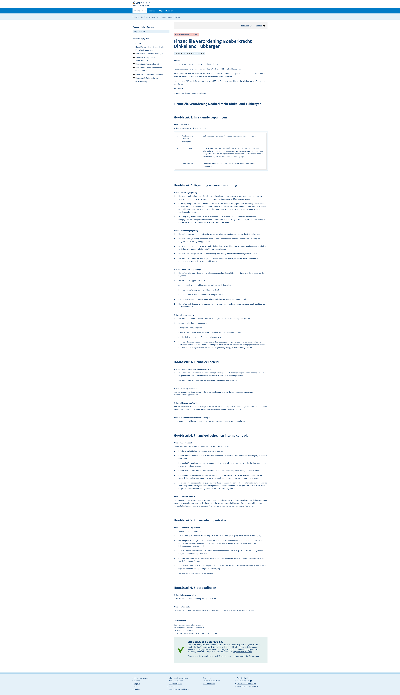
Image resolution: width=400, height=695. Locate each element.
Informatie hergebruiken (178, 678)
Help (136, 686)
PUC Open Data (209, 683)
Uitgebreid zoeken (166, 17)
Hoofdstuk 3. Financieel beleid (146, 64)
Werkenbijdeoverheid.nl (246, 686)
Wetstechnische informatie (143, 27)
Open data (207, 678)
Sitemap (172, 686)
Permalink (245, 25)
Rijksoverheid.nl (243, 681)
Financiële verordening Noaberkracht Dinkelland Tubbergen (149, 48)
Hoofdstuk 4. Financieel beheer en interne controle (147, 69)
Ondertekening (141, 82)
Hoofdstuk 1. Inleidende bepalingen (148, 54)
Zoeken (152, 11)
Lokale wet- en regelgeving (149, 17)
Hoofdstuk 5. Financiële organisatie (148, 74)
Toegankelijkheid (175, 683)
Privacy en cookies (176, 681)
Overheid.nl (138, 11)
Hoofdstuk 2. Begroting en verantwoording (144, 58)
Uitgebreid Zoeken (166, 11)
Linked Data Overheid (211, 681)
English (137, 683)
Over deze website (141, 678)
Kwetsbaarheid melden (178, 689)
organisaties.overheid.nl (242, 652)
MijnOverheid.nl (243, 678)
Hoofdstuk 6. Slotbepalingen (145, 78)
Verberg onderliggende (134, 53)
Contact (137, 681)
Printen (259, 25)
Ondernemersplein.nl (245, 683)
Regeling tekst (139, 31)
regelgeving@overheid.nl (249, 656)
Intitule (138, 43)
